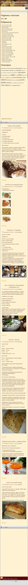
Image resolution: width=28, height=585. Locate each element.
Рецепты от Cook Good (7, 54)
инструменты (15, 72)
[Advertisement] (14, 101)
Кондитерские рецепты (7, 35)
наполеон (24, 75)
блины (8, 68)
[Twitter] (3, 18)
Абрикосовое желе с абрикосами (14, 441)
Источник (4, 180)
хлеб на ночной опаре (14, 482)
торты (7, 85)
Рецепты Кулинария (6, 51)
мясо (20, 75)
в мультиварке (5, 70)
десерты (24, 70)
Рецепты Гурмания (6, 49)
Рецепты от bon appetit (7, 52)
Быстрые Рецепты (6, 25)
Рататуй (3, 45)
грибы (14, 70)
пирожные (9, 80)
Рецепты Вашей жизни (14, 2)
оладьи (7, 77)
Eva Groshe (20, 127)
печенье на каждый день (14, 184)
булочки (12, 68)
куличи (9, 75)
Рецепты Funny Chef (6, 46)
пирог (24, 77)
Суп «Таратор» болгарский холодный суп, (14, 286)
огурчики (3, 77)
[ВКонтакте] (2, 18)
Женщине (4, 31)
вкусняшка (24, 68)
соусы (15, 82)
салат (3, 82)
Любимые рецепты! (6, 40)
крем (5, 75)
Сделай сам (4, 58)
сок (12, 82)
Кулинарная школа (6, 37)
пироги (3, 80)
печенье (19, 77)
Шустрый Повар (5, 61)
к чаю (16, 75)
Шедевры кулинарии (6, 60)
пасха (14, 77)
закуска (5, 72)
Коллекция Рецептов (6, 33)
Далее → (7, 122)
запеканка (9, 72)
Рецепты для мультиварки (7, 50)
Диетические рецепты (6, 28)
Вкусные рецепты (5, 26)
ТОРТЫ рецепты (5, 59)
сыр (20, 82)
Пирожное (3, 68)
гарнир (11, 70)
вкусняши (18, 68)
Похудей (3, 42)
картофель (22, 72)
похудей (18, 80)
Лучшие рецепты (5, 39)
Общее (3, 41)
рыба (22, 80)
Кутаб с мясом (14, 340)
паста (11, 77)
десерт (19, 70)
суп (17, 82)
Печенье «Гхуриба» (14, 230)
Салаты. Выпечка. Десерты (7, 56)
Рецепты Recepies (6, 47)
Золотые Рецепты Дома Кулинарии (9, 32)
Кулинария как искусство (7, 36)
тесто (22, 82)
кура (13, 75)
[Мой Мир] (6, 18)
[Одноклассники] (4, 18)
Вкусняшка (4, 27)
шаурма (15, 85)
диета (2, 72)
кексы (2, 75)
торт (2, 85)
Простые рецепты (5, 44)
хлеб (11, 85)
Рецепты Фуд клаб (6, 55)
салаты (9, 82)
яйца (18, 85)
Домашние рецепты (6, 30)
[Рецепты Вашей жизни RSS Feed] (2, 578)
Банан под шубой (14, 126)
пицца (14, 80)
